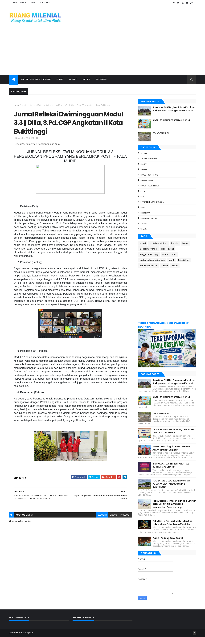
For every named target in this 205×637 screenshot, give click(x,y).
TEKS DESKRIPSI (160, 133)
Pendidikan (145, 213)
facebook (125, 515)
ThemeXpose (26, 632)
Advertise (45, 3)
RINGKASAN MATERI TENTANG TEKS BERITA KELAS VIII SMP (170, 465)
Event (60, 79)
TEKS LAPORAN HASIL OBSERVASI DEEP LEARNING (163, 325)
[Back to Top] (194, 633)
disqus (113, 515)
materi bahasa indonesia (152, 202)
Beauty (143, 164)
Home (14, 3)
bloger (143, 169)
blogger (102, 515)
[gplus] (191, 3)
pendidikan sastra (148, 218)
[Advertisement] (102, 50)
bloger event (146, 180)
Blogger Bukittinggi (150, 186)
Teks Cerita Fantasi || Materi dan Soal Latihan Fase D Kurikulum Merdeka (172, 522)
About (23, 3)
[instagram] (187, 3)
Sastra (73, 79)
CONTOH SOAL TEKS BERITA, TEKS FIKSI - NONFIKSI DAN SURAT (173, 431)
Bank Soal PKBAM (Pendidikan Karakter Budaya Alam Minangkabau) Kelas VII (173, 109)
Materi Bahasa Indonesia (36, 79)
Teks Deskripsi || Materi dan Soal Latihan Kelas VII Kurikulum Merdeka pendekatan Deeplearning (174, 504)
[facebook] (174, 3)
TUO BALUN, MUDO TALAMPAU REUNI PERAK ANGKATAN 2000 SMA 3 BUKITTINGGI (171, 484)
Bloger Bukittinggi (149, 175)
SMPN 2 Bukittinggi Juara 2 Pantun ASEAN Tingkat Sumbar (171, 448)
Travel (143, 229)
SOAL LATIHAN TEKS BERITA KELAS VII (171, 120)
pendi (142, 207)
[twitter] (178, 3)
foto (142, 196)
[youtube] (182, 3)
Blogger (101, 79)
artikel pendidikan (148, 158)
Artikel (86, 79)
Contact (33, 3)
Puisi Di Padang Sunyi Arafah (167, 538)
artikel (143, 153)
